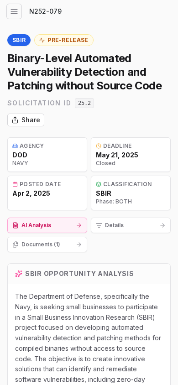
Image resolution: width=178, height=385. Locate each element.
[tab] (47, 225)
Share (30, 120)
